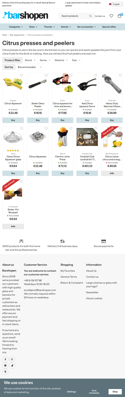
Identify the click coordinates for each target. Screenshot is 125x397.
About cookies (94, 298)
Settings (71, 391)
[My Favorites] (111, 16)
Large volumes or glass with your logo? (101, 284)
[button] (13, 120)
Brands (64, 26)
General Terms (69, 276)
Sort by (9, 67)
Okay (115, 391)
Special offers (109, 26)
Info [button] (112, 173)
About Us (91, 270)
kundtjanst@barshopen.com (40, 290)
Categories (14, 26)
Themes (48, 26)
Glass (32, 26)
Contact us (100, 16)
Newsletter (92, 292)
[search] (90, 16)
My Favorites (68, 270)
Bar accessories (85, 26)
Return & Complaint (72, 282)
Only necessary (94, 391)
